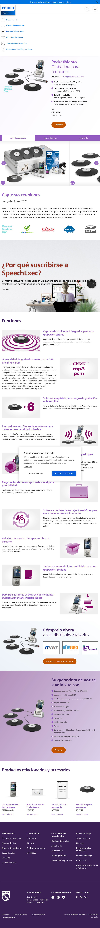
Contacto (6, 857)
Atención (31, 843)
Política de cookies (21, 914)
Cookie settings (36, 473)
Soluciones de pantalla (61, 860)
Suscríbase (31, 897)
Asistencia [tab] (84, 137)
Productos (31, 838)
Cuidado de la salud (60, 841)
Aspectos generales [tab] (18, 137)
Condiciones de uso (8, 917)
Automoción (57, 850)
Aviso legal (5, 914)
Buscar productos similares (72, 76)
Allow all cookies (64, 473)
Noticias (79, 843)
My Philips (31, 853)
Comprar (59, 124)
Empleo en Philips (84, 855)
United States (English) (61, 2)
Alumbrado (56, 846)
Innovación (81, 860)
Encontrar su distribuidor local (59, 661)
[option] (35, 163)
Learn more (28, 466)
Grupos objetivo (9, 843)
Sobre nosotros (83, 838)
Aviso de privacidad (38, 914)
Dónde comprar (9, 862)
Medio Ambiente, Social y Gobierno (87, 867)
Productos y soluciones (12, 838)
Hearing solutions (59, 855)
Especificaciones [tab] (51, 137)
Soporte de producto (11, 848)
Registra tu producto (36, 848)
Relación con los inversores (83, 849)
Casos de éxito (8, 853)
